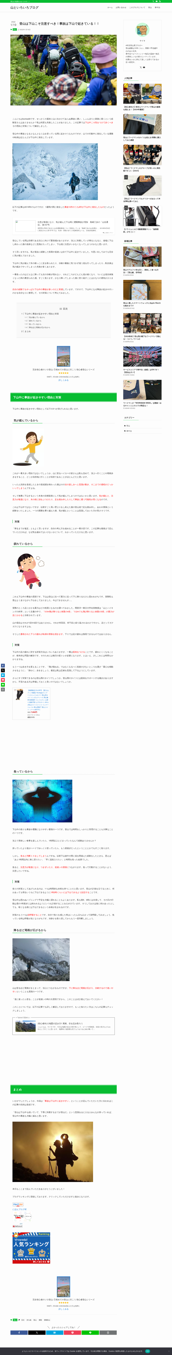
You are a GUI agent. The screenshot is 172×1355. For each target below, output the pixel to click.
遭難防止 (47, 1320)
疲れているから (35, 320)
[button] (19, 1332)
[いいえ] (169, 1351)
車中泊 (129, 431)
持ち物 (29, 1320)
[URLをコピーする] (108, 1332)
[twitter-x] (153, 1)
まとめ (28, 331)
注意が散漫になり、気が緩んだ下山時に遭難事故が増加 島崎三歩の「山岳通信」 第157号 (73, 223)
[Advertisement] (63, 1056)
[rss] (160, 1)
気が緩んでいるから (37, 317)
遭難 (40, 1320)
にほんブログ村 (19, 1209)
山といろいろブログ (24, 7)
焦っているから (35, 324)
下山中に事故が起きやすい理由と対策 (42, 313)
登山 (14, 29)
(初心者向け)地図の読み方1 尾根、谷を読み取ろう (60, 1023)
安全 (22, 1320)
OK (147, 1351)
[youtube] (156, 1)
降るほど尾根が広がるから (39, 327)
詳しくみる (64, 380)
